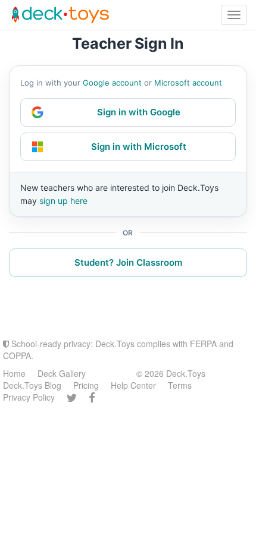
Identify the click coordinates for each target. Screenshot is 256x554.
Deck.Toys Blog (32, 385)
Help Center (133, 385)
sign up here (63, 201)
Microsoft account (188, 82)
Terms (180, 385)
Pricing (86, 385)
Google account (112, 82)
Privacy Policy (29, 397)
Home (14, 373)
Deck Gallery (62, 373)
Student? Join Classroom (128, 262)
